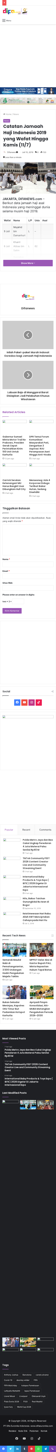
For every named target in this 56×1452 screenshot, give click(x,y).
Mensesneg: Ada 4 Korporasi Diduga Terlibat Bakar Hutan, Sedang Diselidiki (39, 486)
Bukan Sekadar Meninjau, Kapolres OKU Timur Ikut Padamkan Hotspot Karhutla (13, 1009)
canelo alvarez (42, 1375)
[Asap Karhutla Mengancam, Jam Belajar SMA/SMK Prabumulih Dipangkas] (10, 1352)
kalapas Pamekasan (30, 1385)
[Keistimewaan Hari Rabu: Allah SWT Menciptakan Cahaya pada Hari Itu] (11, 918)
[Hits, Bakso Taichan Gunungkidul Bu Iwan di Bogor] (11, 903)
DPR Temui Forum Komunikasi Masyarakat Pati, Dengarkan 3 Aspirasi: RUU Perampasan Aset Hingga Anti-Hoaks (40, 445)
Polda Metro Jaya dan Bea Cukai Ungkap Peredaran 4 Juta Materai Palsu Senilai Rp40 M (38, 844)
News (16, 114)
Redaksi (12, 1431)
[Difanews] (14, 11)
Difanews (11, 152)
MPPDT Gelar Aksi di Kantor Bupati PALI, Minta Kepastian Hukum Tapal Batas (41, 964)
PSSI (25, 1401)
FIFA (35, 1380)
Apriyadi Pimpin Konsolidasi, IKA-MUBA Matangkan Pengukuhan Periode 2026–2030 (41, 1009)
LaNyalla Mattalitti (12, 1391)
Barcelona (27, 1375)
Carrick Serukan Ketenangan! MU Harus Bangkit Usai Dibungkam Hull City (14, 485)
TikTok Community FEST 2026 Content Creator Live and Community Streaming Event (36, 863)
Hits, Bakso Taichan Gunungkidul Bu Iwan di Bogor (36, 902)
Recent (26, 829)
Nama (6, 559)
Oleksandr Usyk (39, 1396)
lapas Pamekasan (32, 1391)
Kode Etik (22, 1431)
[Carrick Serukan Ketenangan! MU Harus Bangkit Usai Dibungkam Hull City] (14, 470)
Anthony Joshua (11, 1375)
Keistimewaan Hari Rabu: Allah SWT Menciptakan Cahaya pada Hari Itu (37, 917)
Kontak (44, 1431)
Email (6, 571)
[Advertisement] (28, 55)
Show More (27, 263)
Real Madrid (37, 1401)
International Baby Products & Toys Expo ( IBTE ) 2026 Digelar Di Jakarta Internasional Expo (36, 883)
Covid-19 (8, 1380)
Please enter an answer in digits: (18, 594)
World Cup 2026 (24, 1407)
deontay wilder (22, 1380)
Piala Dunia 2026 (11, 1401)
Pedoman (34, 1431)
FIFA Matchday (10, 1385)
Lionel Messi (9, 1396)
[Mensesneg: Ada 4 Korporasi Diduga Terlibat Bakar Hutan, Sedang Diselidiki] (41, 470)
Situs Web (7, 583)
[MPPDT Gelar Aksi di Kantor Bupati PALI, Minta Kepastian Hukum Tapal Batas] (42, 950)
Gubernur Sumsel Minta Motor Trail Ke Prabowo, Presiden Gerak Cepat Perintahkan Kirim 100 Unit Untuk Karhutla (14, 445)
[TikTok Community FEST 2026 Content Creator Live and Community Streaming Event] (11, 863)
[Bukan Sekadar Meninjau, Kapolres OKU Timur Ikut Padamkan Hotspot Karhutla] (14, 992)
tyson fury (8, 1407)
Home (8, 114)
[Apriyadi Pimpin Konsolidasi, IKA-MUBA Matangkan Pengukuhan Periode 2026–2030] (42, 992)
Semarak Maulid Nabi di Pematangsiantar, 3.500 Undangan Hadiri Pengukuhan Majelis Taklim (13, 968)
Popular (9, 829)
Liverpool (23, 1396)
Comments (45, 829)
